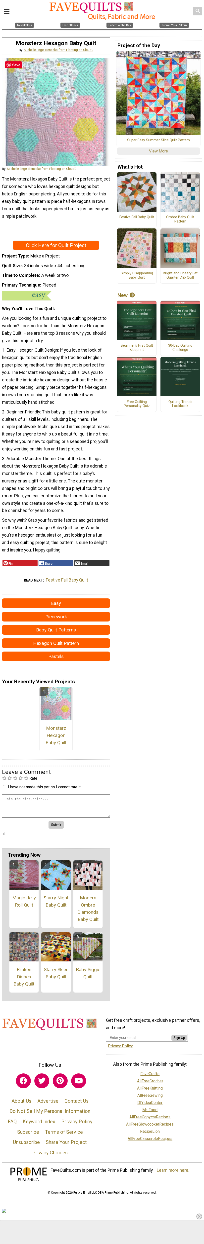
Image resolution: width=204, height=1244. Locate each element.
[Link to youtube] (78, 1080)
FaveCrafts (149, 1073)
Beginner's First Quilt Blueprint (137, 348)
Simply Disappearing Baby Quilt (137, 275)
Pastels (56, 656)
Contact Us (76, 1101)
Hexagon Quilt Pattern (56, 643)
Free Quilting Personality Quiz (137, 404)
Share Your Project (66, 1142)
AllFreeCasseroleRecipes (150, 1138)
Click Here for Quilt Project (56, 245)
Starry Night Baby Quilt (56, 901)
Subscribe (28, 1132)
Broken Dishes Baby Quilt (23, 977)
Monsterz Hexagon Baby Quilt (56, 735)
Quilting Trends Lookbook (180, 404)
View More (158, 151)
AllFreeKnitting (150, 1088)
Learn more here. (173, 1170)
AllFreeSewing (150, 1095)
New (122, 295)
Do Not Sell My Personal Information (49, 1111)
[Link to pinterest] (60, 1080)
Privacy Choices (50, 1153)
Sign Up (179, 1038)
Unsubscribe (26, 1142)
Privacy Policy (76, 1122)
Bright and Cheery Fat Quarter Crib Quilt (180, 275)
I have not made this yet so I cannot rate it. (44, 787)
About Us (21, 1101)
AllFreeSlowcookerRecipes (150, 1124)
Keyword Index (39, 1122)
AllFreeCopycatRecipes (149, 1117)
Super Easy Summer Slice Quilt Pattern (158, 140)
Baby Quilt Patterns (56, 630)
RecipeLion (150, 1131)
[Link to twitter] (41, 1080)
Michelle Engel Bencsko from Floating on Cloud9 (58, 50)
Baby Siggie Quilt (88, 973)
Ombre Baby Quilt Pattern (180, 219)
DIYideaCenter (149, 1102)
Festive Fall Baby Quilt (67, 580)
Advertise (47, 1101)
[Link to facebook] (23, 1080)
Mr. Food (149, 1109)
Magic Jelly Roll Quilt (24, 901)
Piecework (56, 617)
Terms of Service (64, 1132)
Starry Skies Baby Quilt (56, 973)
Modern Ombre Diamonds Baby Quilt (88, 908)
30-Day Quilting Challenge (180, 348)
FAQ (12, 1122)
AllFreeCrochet (150, 1081)
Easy (56, 603)
